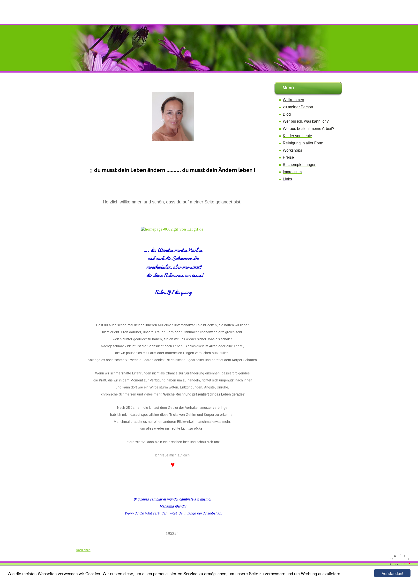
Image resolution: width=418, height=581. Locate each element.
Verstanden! (392, 573)
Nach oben (83, 550)
